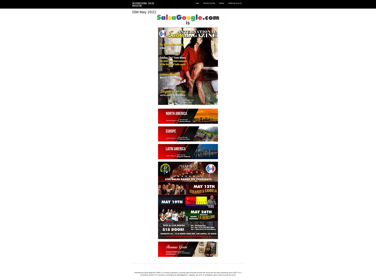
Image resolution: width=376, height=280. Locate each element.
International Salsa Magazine (143, 4)
